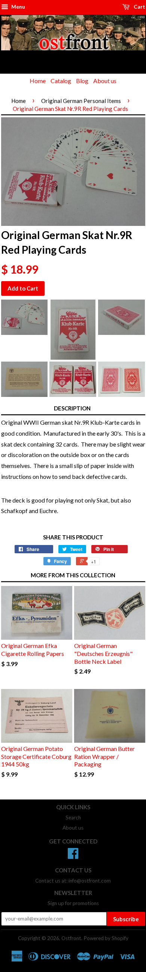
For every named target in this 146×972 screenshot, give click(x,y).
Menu (17, 6)
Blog (82, 80)
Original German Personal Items (81, 100)
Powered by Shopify (105, 938)
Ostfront (71, 938)
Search (73, 818)
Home (38, 80)
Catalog (61, 80)
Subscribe (126, 919)
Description (72, 408)
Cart (139, 6)
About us (104, 80)
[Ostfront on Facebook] (73, 856)
